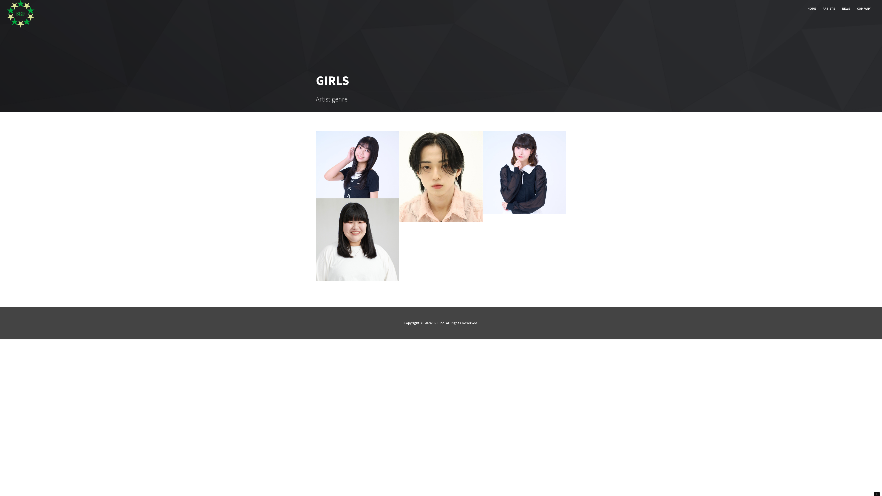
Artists (829, 8)
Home (812, 8)
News (846, 8)
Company (864, 8)
